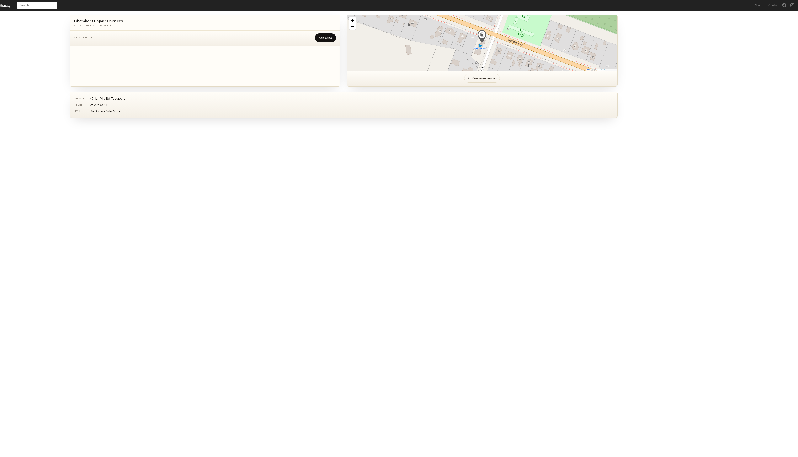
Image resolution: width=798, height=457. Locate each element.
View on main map (484, 78)
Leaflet (591, 70)
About (758, 5)
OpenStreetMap (602, 70)
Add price (325, 38)
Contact (773, 5)
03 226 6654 (98, 105)
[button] (482, 36)
